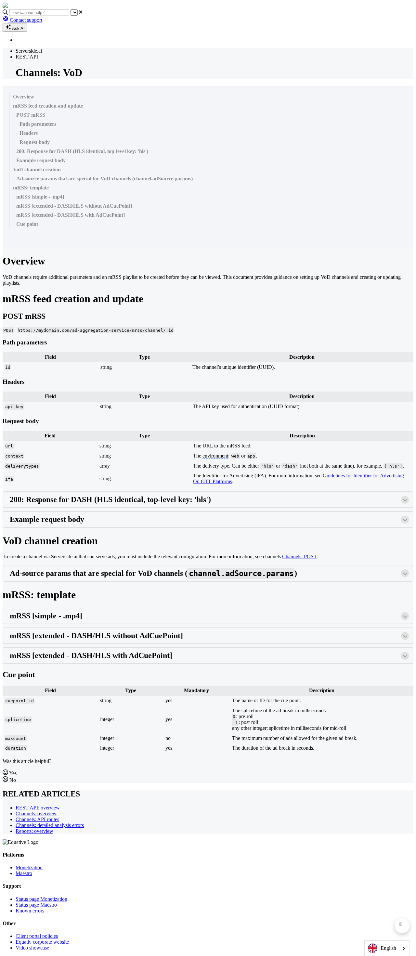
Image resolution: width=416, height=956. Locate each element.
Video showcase (32, 947)
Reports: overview (34, 831)
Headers (29, 133)
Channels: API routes (37, 819)
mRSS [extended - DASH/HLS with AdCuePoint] (70, 215)
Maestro (24, 873)
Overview (23, 96)
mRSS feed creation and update (48, 106)
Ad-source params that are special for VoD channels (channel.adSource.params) (104, 178)
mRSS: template (31, 187)
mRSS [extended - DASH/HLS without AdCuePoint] (74, 206)
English (388, 948)
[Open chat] (402, 925)
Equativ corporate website (42, 942)
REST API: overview (38, 807)
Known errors (30, 910)
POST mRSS (30, 115)
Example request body (41, 160)
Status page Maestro (36, 905)
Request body (35, 142)
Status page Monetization (41, 899)
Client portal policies (37, 936)
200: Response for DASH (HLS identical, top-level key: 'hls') (82, 151)
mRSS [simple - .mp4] (40, 197)
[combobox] (387, 948)
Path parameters (38, 124)
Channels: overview (36, 813)
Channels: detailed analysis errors (50, 825)
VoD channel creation (37, 169)
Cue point (27, 224)
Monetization (29, 867)
